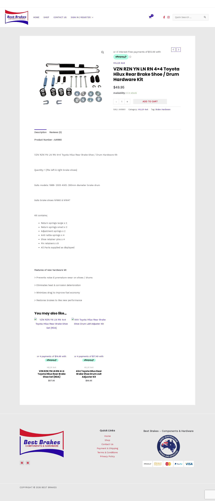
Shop (107, 440)
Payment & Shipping (107, 448)
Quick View (51, 362)
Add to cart (150, 101)
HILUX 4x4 (119, 63)
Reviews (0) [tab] (55, 132)
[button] (92, 17)
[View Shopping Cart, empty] (150, 17)
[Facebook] (164, 17)
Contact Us (107, 444)
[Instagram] (168, 17)
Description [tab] (40, 132)
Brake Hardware (162, 109)
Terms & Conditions (107, 452)
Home (107, 436)
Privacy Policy (107, 456)
